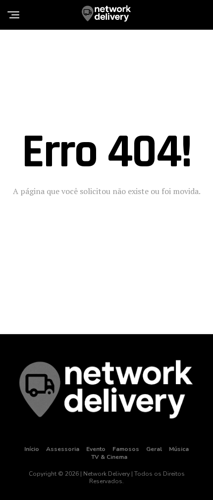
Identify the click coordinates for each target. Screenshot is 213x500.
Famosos (125, 449)
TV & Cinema (109, 457)
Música (179, 449)
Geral (154, 449)
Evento (96, 449)
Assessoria (62, 449)
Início (31, 449)
